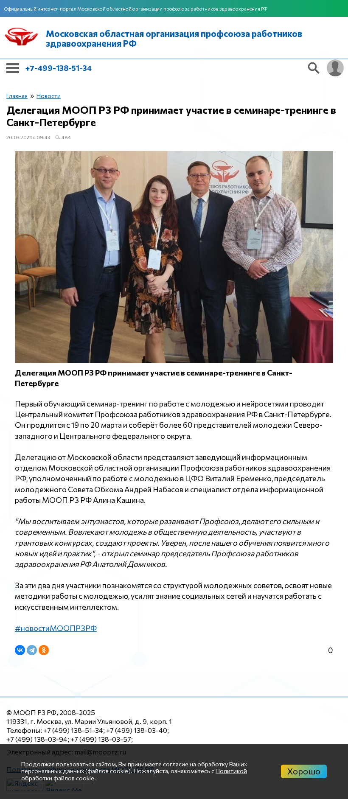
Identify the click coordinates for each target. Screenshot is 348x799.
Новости (48, 95)
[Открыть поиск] (314, 67)
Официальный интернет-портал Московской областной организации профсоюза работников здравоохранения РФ (135, 8)
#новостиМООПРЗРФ (56, 628)
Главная (17, 95)
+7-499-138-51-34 (58, 68)
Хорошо (303, 771)
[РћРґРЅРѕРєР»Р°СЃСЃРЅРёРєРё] (44, 650)
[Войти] (335, 67)
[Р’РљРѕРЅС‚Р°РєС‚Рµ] (20, 650)
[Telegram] (32, 650)
